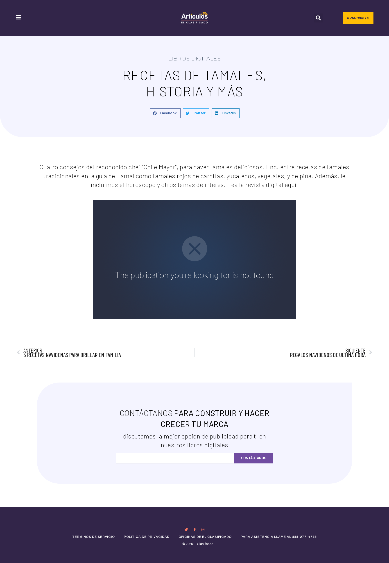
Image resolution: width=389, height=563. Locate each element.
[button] (318, 17)
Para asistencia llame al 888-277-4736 (279, 537)
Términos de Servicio (93, 537)
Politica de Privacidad (147, 537)
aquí (290, 184)
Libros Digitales (194, 58)
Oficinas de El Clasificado (205, 537)
